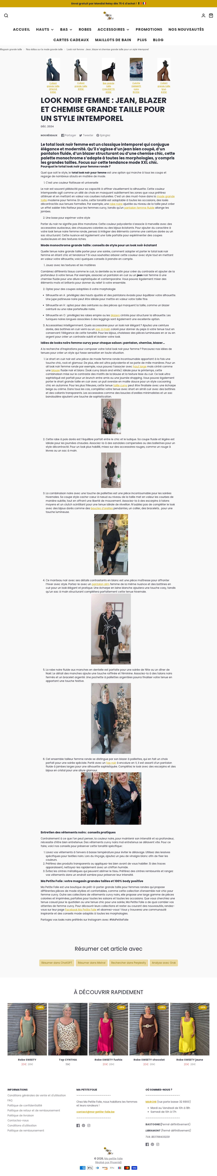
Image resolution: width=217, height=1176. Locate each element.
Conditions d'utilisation (22, 1125)
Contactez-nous (18, 1120)
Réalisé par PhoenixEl (108, 1162)
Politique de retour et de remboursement (34, 1110)
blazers (115, 315)
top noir (111, 763)
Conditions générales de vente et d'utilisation (37, 1095)
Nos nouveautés (186, 29)
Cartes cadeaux (71, 39)
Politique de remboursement (26, 1130)
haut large (139, 366)
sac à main (103, 329)
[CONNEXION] (203, 15)
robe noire (116, 204)
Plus (142, 39)
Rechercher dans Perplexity (128, 963)
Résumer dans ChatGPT (56, 963)
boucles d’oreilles (102, 508)
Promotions (149, 29)
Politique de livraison (21, 1115)
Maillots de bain (113, 39)
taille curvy (120, 385)
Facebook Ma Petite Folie (80, 909)
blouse (55, 370)
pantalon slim (100, 584)
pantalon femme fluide (139, 208)
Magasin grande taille (11, 49)
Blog (158, 39)
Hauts (42, 29)
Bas (64, 29)
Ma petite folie (113, 1158)
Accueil (21, 29)
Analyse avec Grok (164, 963)
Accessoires (111, 29)
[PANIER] (211, 15)
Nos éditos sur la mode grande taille (44, 49)
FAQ (10, 1100)
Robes (85, 29)
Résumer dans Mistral (91, 963)
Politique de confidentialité (25, 1105)
